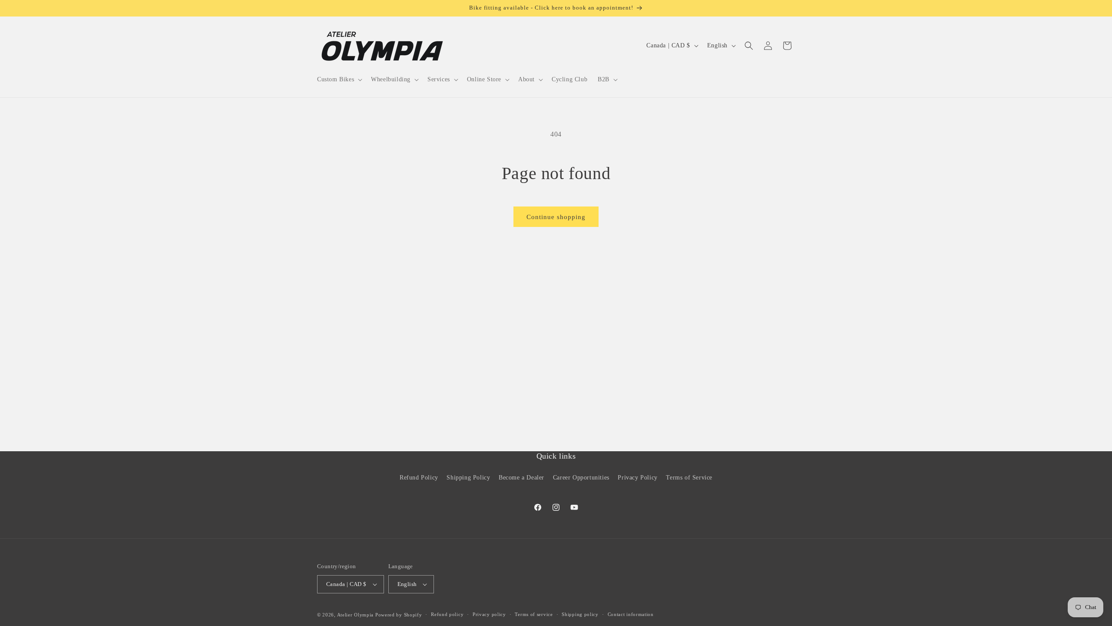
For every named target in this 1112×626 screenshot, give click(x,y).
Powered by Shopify (398, 614)
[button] (339, 79)
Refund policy (447, 614)
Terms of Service (689, 477)
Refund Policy (419, 477)
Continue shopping (556, 216)
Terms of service (534, 614)
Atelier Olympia (355, 614)
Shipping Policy (468, 477)
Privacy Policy (637, 477)
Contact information (631, 614)
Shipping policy (580, 614)
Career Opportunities (581, 477)
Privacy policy (489, 614)
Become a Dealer (521, 477)
